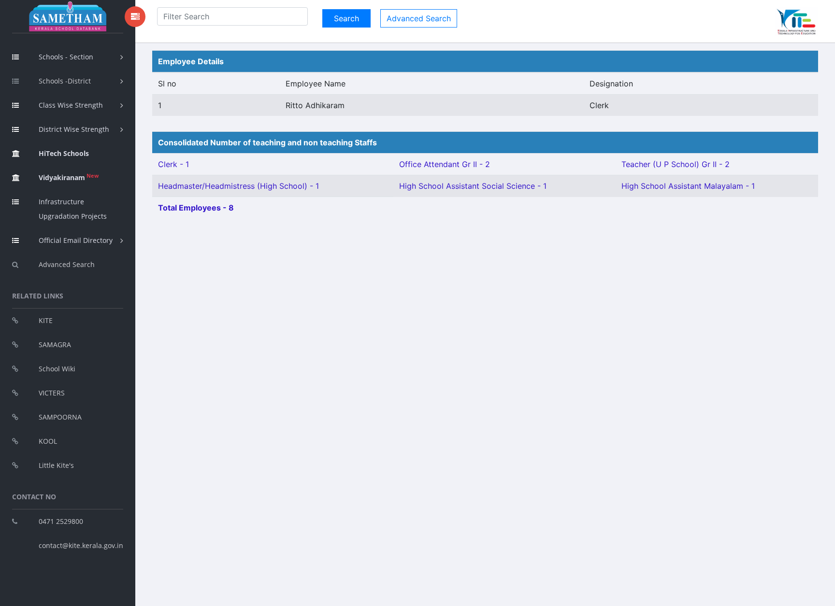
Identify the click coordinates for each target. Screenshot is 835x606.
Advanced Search (67, 264)
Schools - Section (66, 56)
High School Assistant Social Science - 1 (473, 186)
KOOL (48, 441)
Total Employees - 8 (196, 207)
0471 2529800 (61, 521)
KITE (46, 320)
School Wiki (57, 368)
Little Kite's (56, 465)
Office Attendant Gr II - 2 (444, 164)
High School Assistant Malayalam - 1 (688, 186)
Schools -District (65, 80)
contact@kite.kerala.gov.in (81, 545)
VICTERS (52, 392)
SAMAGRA (55, 344)
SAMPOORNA (60, 417)
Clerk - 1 (173, 164)
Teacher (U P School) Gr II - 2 (675, 164)
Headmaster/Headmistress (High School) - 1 (238, 186)
